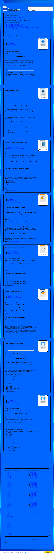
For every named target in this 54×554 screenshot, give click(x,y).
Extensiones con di (33, 493)
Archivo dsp (9, 514)
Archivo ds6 (9, 482)
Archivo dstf (9, 524)
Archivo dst (8, 522)
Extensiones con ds (14, 17)
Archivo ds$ (9, 474)
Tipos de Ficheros (7, 17)
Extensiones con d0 (33, 475)
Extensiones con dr (33, 503)
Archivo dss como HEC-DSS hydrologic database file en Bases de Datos (18, 26)
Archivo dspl (9, 515)
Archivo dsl (8, 507)
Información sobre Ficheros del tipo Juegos (14, 297)
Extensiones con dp (33, 501)
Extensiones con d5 (33, 481)
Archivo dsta (9, 523)
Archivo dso (9, 513)
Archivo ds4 (9, 479)
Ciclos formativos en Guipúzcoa (15, 544)
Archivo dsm (9, 509)
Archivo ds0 (9, 475)
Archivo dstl (9, 525)
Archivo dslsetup (9, 508)
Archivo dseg (9, 493)
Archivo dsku (9, 506)
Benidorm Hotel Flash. (10, 540)
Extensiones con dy (33, 511)
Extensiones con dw (33, 508)
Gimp (22, 275)
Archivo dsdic (9, 491)
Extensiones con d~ (33, 473)
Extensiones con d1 (33, 476)
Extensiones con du (33, 506)
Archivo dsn (9, 512)
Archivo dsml (9, 511)
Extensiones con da (33, 484)
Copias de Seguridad (15, 241)
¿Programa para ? (12, 45)
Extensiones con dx (33, 509)
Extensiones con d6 (33, 482)
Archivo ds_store (9, 473)
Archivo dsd (9, 488)
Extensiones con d (33, 472)
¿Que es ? (10, 43)
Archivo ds (8, 472)
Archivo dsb (9, 486)
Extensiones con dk (33, 495)
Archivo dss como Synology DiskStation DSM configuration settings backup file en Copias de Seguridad (23, 27)
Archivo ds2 (9, 477)
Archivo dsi (8, 501)
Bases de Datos (14, 190)
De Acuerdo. (48, 552)
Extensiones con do (33, 499)
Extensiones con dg (33, 491)
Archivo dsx (9, 531)
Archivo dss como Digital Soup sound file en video (14, 30)
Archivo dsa (9, 485)
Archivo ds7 (9, 483)
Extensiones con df (33, 489)
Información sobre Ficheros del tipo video (14, 349)
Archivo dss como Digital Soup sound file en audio (14, 24)
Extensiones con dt (33, 505)
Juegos (13, 336)
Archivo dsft (9, 495)
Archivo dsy (9, 532)
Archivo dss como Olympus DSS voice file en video (14, 32)
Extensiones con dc (33, 486)
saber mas (27, 552)
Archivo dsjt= (9, 503)
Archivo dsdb (9, 489)
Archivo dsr (9, 518)
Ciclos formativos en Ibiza (37, 544)
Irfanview (19, 275)
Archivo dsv (9, 528)
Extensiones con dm (33, 497)
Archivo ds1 (9, 476)
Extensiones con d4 (33, 479)
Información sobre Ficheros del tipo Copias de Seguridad (16, 202)
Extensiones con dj (33, 494)
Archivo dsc (9, 487)
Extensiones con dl (33, 496)
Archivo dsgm (9, 497)
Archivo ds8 (9, 484)
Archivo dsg (9, 496)
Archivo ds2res (9, 478)
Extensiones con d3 (33, 478)
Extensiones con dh (33, 492)
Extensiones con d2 (33, 477)
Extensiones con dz (33, 512)
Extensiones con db (33, 485)
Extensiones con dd (33, 487)
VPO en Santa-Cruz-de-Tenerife (26, 544)
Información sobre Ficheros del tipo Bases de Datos (15, 148)
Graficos (13, 285)
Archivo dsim (9, 502)
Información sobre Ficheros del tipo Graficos (14, 253)
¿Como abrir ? (11, 44)
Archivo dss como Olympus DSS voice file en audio (14, 25)
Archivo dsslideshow (10, 521)
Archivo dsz (9, 534)
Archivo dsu (9, 527)
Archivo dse (9, 492)
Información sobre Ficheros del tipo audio (14, 46)
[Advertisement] (27, 33)
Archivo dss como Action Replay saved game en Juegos (15, 29)
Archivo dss (21, 17)
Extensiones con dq (33, 502)
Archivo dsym (9, 533)
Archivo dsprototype (10, 516)
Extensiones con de (33, 488)
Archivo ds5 (9, 481)
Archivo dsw (9, 529)
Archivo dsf (9, 494)
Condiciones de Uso (45, 544)
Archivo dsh (9, 498)
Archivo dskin (9, 505)
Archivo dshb (9, 499)
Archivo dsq (9, 517)
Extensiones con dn (33, 498)
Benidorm (26, 539)
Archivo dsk (9, 504)
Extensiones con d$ (33, 474)
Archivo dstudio (9, 526)
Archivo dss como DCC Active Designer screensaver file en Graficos (17, 28)
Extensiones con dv (33, 507)
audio (13, 84)
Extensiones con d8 (33, 483)
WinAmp (11, 69)
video (15, 391)
